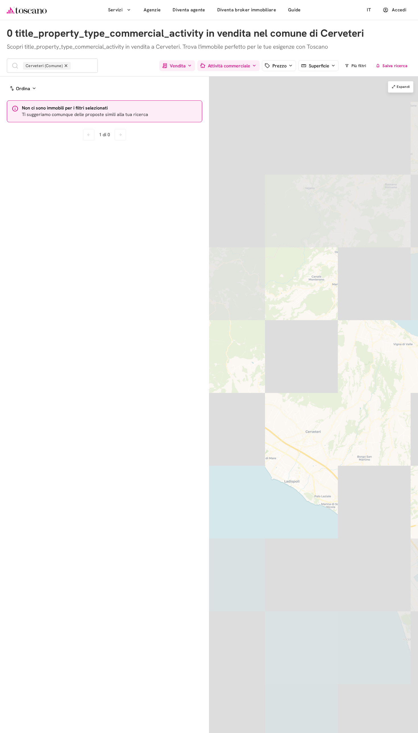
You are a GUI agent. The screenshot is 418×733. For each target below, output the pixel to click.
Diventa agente (189, 10)
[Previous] (12, 168)
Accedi (399, 10)
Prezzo (279, 66)
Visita (176, 198)
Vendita (178, 66)
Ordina (23, 89)
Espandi (403, 86)
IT (369, 10)
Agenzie (152, 10)
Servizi (115, 10)
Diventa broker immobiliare (246, 10)
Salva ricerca (394, 65)
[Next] (79, 168)
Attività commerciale (229, 66)
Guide (294, 10)
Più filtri (358, 65)
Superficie (319, 66)
